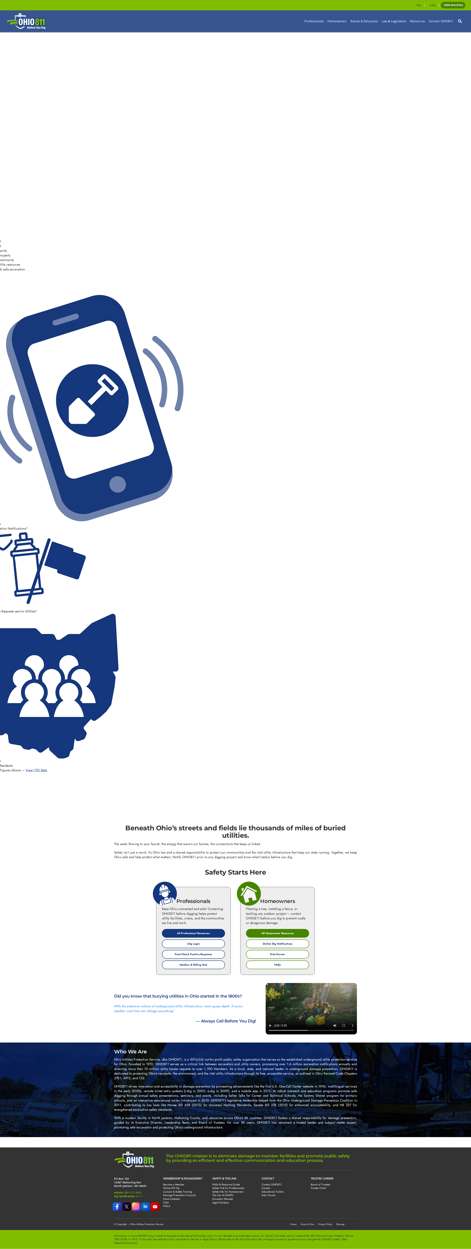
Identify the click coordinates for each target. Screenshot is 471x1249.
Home (293, 1224)
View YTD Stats (36, 770)
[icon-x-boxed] (126, 1204)
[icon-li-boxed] (145, 1204)
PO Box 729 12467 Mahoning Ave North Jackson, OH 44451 (130, 1182)
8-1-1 (139, 1196)
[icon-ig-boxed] (136, 1204)
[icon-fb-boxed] (117, 1204)
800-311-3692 (132, 1192)
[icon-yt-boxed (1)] (155, 1204)
